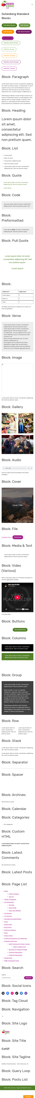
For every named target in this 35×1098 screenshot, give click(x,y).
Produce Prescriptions (15, 952)
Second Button (20, 629)
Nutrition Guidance (10, 930)
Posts (6, 933)
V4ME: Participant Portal (11, 961)
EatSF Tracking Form (19, 947)
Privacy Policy (8, 935)
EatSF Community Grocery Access (19, 944)
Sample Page (8, 958)
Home (6, 922)
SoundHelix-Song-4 (7, 537)
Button (6, 629)
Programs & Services (10, 941)
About (6, 891)
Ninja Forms (7, 927)
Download (17, 537)
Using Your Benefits (15, 910)
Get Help (11, 905)
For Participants (9, 902)
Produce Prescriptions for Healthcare (15, 938)
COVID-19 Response (10, 899)
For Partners (8, 913)
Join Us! (11, 896)
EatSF (6, 1048)
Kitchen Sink (8, 924)
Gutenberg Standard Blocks (12, 919)
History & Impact (14, 894)
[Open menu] (3, 1016)
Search (4, 975)
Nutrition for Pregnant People (18, 949)
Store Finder (12, 908)
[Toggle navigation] (32, 4)
